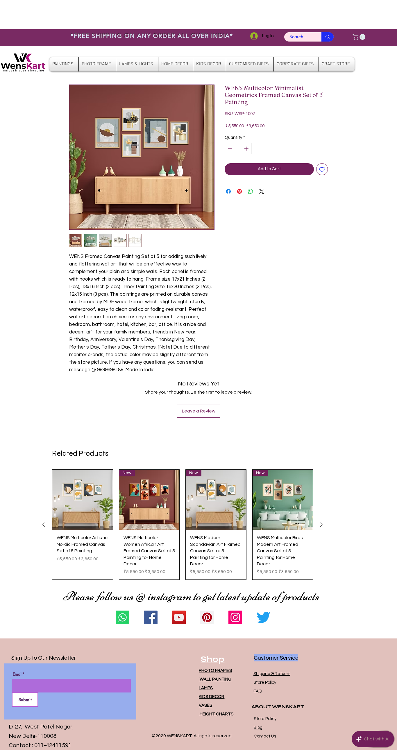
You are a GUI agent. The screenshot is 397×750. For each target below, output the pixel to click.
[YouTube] (179, 617)
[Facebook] (151, 617)
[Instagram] (235, 617)
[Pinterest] (207, 617)
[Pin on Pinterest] (239, 191)
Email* (19, 674)
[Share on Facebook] (228, 191)
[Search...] (327, 37)
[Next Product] (321, 524)
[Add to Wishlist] (322, 169)
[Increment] (247, 148)
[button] (360, 37)
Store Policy (264, 682)
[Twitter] (263, 617)
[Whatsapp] (122, 617)
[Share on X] (261, 191)
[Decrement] (229, 148)
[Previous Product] (43, 524)
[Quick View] (82, 500)
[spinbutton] (238, 148)
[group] (182, 524)
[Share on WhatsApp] (250, 191)
